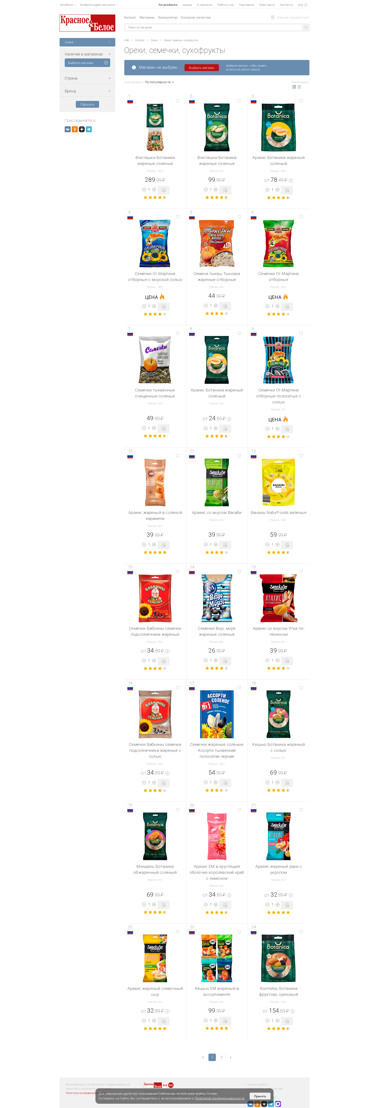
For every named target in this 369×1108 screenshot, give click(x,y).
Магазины (147, 17)
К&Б (126, 40)
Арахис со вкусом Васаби (217, 512)
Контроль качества (196, 17)
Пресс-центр (267, 4)
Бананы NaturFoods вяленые (278, 512)
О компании (204, 4)
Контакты (286, 4)
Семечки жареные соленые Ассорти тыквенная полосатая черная (216, 750)
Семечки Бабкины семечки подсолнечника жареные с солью (155, 750)
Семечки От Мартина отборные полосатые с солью (278, 396)
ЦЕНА (151, 297)
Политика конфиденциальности (86, 1093)
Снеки (154, 40)
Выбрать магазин (80, 63)
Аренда (187, 4)
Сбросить (87, 104)
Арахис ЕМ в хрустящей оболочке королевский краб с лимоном (217, 872)
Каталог (130, 17)
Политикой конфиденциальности (220, 1098)
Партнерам (246, 4)
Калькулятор (168, 17)
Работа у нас (225, 4)
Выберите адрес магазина (97, 4)
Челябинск (66, 4)
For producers (168, 4)
